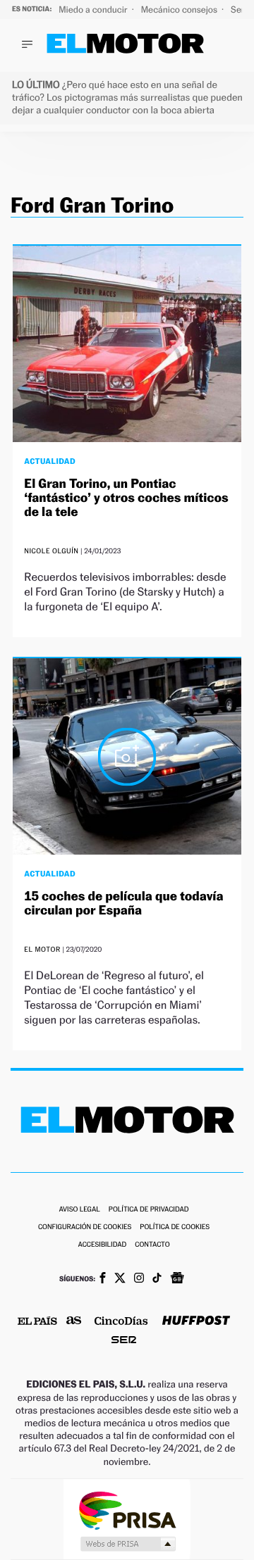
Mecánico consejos (180, 9)
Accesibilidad (102, 1245)
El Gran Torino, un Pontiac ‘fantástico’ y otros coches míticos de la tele (126, 498)
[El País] (37, 1322)
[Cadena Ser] (123, 1341)
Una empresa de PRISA (127, 1510)
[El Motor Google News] (177, 1279)
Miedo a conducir (94, 9)
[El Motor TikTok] (157, 1279)
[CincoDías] (121, 1322)
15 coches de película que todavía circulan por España (123, 903)
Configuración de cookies (84, 1227)
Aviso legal (79, 1210)
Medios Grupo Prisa (127, 1543)
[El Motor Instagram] (139, 1279)
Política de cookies (175, 1227)
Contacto (152, 1245)
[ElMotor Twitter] (120, 1279)
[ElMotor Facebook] (102, 1279)
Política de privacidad (149, 1210)
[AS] (74, 1321)
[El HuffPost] (196, 1322)
